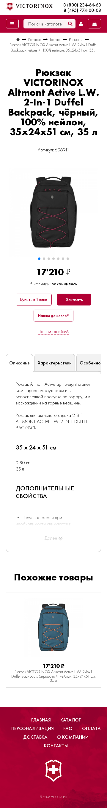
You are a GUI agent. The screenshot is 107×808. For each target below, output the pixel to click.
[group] (53, 212)
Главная (41, 720)
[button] (39, 258)
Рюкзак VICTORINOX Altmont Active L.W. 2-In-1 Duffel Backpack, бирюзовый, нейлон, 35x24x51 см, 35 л (53, 676)
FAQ (68, 728)
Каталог (70, 720)
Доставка (35, 737)
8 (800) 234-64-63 (82, 5)
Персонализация (32, 728)
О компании (73, 737)
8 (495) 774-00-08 (82, 10)
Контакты (56, 746)
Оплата (91, 728)
